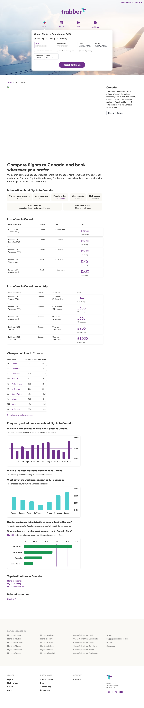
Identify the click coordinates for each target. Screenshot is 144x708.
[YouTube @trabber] (121, 693)
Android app (45, 687)
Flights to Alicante (14, 649)
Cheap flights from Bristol (83, 649)
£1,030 (82, 338)
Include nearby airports (44, 51)
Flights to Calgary (14, 583)
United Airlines (17, 394)
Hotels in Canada (14, 599)
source (9, 160)
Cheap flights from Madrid (83, 642)
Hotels (10, 687)
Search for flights (72, 65)
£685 (81, 308)
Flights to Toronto (14, 581)
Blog (42, 683)
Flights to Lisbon (47, 646)
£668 (81, 318)
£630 (85, 271)
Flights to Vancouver (15, 586)
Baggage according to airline (117, 639)
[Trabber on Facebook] (112, 693)
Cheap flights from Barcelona (85, 646)
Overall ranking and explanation (20, 415)
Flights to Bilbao (46, 649)
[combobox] (45, 45)
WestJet (15, 379)
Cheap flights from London (84, 635)
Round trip (40, 39)
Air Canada (16, 409)
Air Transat (16, 389)
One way (52, 39)
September (110, 646)
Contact (77, 679)
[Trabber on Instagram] (108, 693)
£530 (85, 231)
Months (109, 642)
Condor (14, 364)
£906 (81, 328)
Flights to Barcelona (15, 642)
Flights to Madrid (14, 639)
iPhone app (45, 690)
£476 (81, 298)
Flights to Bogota (14, 653)
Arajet (14, 404)
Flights (10, 679)
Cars (9, 690)
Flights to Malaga (14, 646)
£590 (85, 241)
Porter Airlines (17, 384)
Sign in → (138, 2)
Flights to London (14, 635)
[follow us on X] (116, 693)
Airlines (109, 635)
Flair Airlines (60, 198)
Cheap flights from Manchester (85, 639)
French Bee (16, 369)
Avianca (14, 399)
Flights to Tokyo (46, 639)
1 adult (38, 57)
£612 (84, 261)
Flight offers (12, 683)
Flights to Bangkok (47, 653)
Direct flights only (86, 51)
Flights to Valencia (47, 635)
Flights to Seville (46, 642)
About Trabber (47, 679)
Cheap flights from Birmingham (85, 653)
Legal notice (110, 687)
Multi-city (63, 39)
